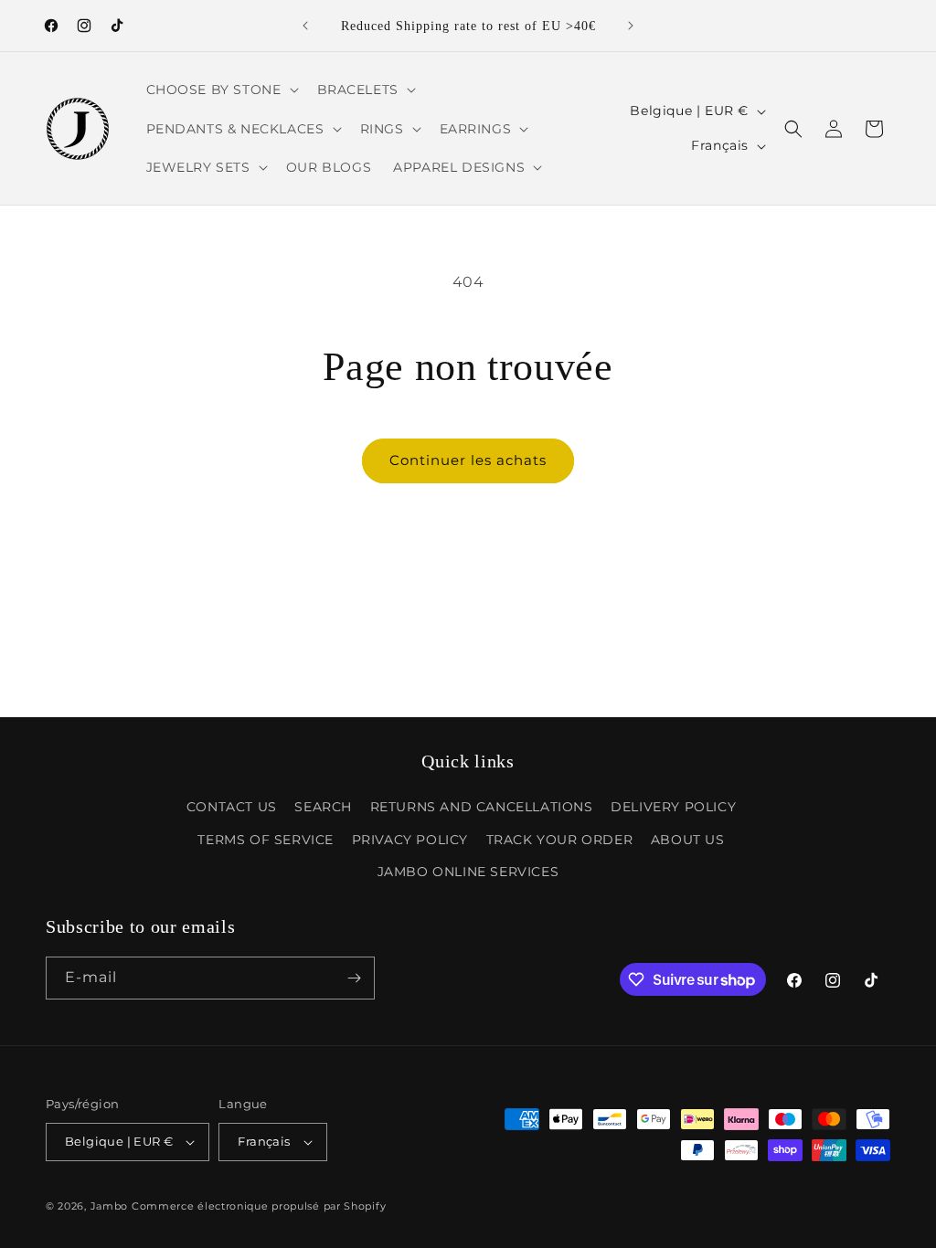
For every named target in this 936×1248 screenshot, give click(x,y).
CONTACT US (231, 807)
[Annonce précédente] (305, 25)
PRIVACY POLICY (410, 839)
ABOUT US (688, 839)
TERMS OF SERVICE (265, 839)
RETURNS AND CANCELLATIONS (481, 807)
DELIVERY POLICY (673, 807)
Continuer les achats (468, 460)
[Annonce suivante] (631, 25)
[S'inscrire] (354, 978)
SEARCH (323, 807)
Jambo (109, 1206)
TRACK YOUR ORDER (559, 839)
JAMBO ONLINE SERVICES (468, 871)
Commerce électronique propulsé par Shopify (259, 1206)
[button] (220, 89)
